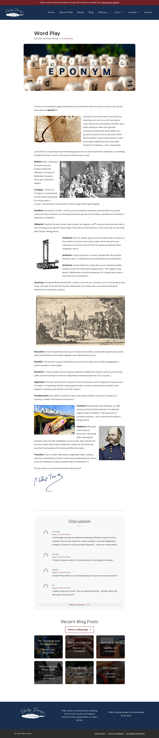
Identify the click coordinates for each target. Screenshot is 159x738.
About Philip (66, 12)
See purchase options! (110, 2)
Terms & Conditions (116, 733)
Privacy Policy (100, 733)
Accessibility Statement (135, 733)
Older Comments (77, 604)
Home (51, 12)
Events (148, 12)
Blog (91, 12)
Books (80, 12)
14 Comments (66, 38)
